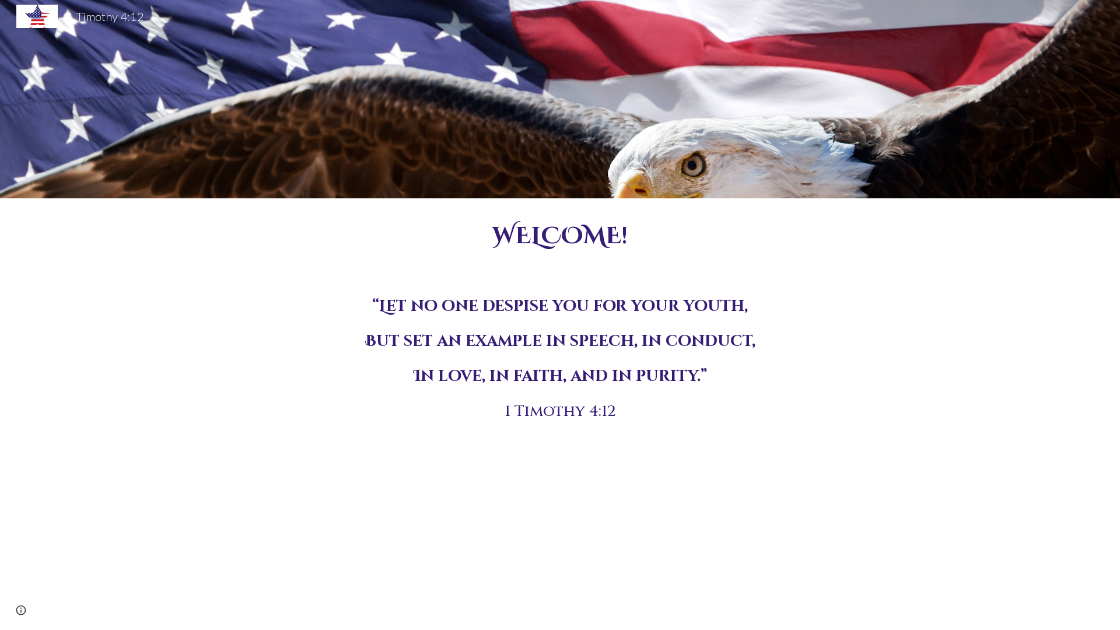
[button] (21, 610)
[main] (560, 236)
